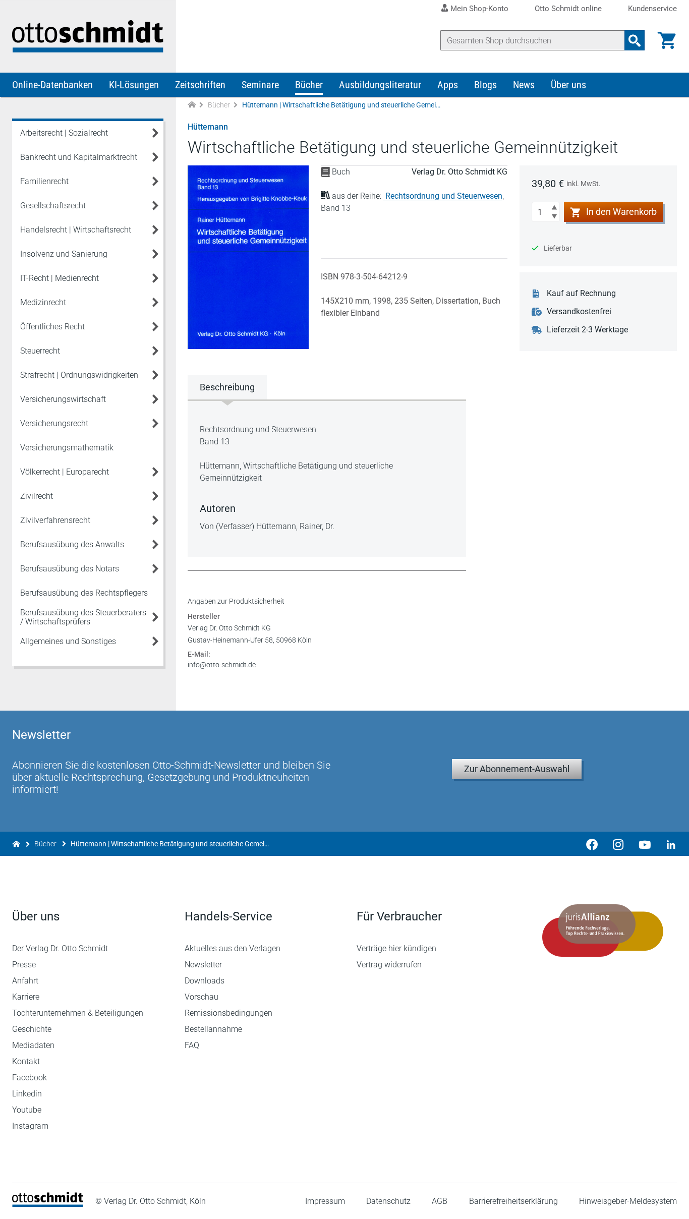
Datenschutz (388, 1201)
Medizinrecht (43, 302)
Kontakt (26, 1061)
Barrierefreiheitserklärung (513, 1201)
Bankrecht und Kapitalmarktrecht (78, 157)
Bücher (309, 85)
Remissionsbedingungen (228, 1013)
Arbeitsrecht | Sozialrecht (64, 133)
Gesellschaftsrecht (53, 205)
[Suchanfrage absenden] (634, 40)
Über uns (568, 85)
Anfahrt (25, 980)
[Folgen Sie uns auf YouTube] (645, 844)
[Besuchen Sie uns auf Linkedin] (668, 844)
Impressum (325, 1201)
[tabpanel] (327, 478)
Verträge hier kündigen (396, 948)
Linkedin (27, 1093)
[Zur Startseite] (192, 105)
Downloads (204, 980)
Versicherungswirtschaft (63, 399)
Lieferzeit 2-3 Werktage (587, 329)
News (524, 85)
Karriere (25, 997)
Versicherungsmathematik (66, 447)
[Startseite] (47, 1204)
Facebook (29, 1077)
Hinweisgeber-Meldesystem (628, 1201)
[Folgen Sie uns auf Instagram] (618, 844)
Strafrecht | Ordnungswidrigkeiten (79, 375)
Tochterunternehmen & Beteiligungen (77, 1013)
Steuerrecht (40, 351)
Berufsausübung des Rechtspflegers (84, 593)
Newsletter (203, 964)
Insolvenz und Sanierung (63, 254)
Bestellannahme (213, 1029)
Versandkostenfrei (579, 311)
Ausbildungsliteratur (380, 85)
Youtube (26, 1110)
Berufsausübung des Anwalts (72, 544)
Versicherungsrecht (54, 423)
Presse (24, 964)
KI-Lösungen (134, 85)
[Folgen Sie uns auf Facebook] (592, 844)
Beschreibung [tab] (227, 387)
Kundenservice (652, 9)
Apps (447, 85)
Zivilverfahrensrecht (55, 520)
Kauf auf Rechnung (581, 293)
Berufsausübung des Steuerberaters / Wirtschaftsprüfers (83, 617)
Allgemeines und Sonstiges (68, 641)
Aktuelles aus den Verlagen (232, 948)
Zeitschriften (200, 85)
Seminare (260, 85)
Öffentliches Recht (52, 326)
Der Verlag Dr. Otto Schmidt (60, 948)
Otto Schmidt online (568, 9)
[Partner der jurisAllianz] (603, 930)
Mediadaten (33, 1045)
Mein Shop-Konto (479, 8)
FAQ (192, 1045)
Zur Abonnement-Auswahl (516, 769)
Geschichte (31, 1029)
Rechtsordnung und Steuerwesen (443, 196)
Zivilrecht (36, 496)
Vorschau (201, 997)
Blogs (485, 85)
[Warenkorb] (667, 40)
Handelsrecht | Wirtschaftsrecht (75, 230)
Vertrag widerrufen (389, 964)
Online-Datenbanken (52, 85)
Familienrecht (44, 181)
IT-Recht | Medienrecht (59, 278)
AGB (439, 1201)
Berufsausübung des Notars (69, 568)
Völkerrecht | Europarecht (64, 472)
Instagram (30, 1126)
